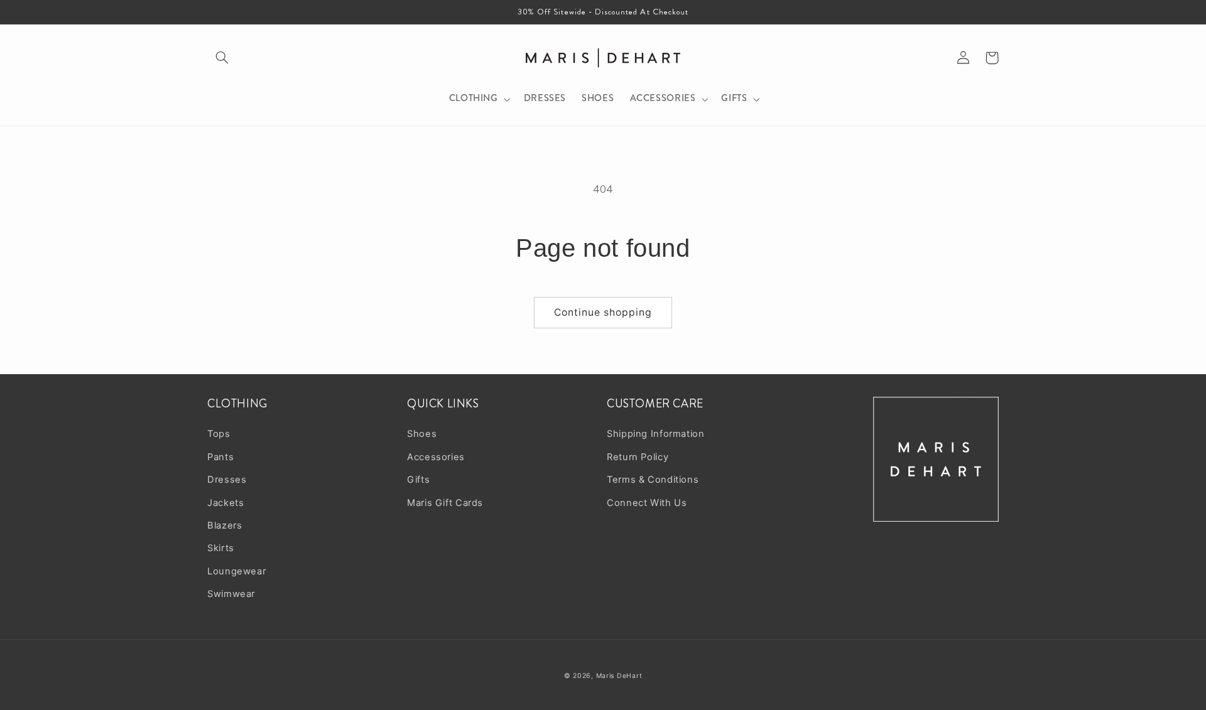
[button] (221, 57)
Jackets (225, 502)
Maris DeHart (619, 676)
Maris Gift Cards (445, 502)
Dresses (226, 479)
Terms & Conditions (652, 479)
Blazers (224, 525)
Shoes (422, 433)
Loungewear (236, 571)
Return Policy (637, 457)
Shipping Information (656, 433)
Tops (219, 433)
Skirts (220, 548)
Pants (220, 457)
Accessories (436, 457)
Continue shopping (603, 312)
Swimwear (231, 594)
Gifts (418, 479)
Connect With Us (647, 502)
